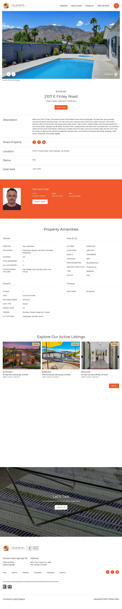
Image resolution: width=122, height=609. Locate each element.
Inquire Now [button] (61, 107)
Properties (63, 6)
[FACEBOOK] (107, 572)
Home (4, 572)
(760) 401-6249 (103, 6)
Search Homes (76, 6)
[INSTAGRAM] (112, 572)
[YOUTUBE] (117, 572)
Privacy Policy (114, 599)
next (13, 74)
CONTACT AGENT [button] (40, 201)
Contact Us (89, 6)
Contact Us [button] (61, 507)
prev (9, 74)
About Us (14, 572)
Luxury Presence (18, 599)
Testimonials (50, 572)
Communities (37, 572)
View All (114, 385)
